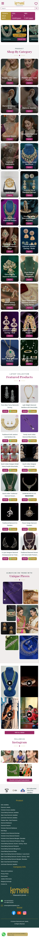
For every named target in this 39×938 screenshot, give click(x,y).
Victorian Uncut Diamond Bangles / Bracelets (13, 838)
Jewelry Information (6, 879)
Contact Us (4, 884)
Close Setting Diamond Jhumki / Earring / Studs (14, 843)
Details (5, 411)
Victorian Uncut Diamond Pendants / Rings (12, 841)
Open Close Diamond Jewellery (9, 815)
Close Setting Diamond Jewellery (10, 812)
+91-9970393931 (9, 900)
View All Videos (19, 732)
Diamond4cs (4, 876)
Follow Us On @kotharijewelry (19, 780)
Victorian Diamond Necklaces (9, 828)
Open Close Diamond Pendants (9, 861)
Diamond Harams (6, 825)
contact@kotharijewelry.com (11, 905)
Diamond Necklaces (6, 823)
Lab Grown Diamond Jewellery (9, 817)
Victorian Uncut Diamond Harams (10, 836)
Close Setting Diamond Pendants (10, 846)
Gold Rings (4, 830)
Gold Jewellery (5, 805)
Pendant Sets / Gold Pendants (9, 820)
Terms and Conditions (7, 871)
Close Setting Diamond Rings (9, 851)
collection (21, 39)
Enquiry (14, 411)
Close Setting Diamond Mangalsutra (10, 849)
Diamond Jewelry (5, 807)
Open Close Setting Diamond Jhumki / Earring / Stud (15, 856)
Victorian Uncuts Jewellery (8, 810)
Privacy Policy (4, 873)
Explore (10, 83)
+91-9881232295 (9, 902)
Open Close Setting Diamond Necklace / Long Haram (15, 854)
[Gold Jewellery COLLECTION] (14, 33)
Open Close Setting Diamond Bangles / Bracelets (14, 859)
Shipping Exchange (6, 881)
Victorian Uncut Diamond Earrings (10, 833)
